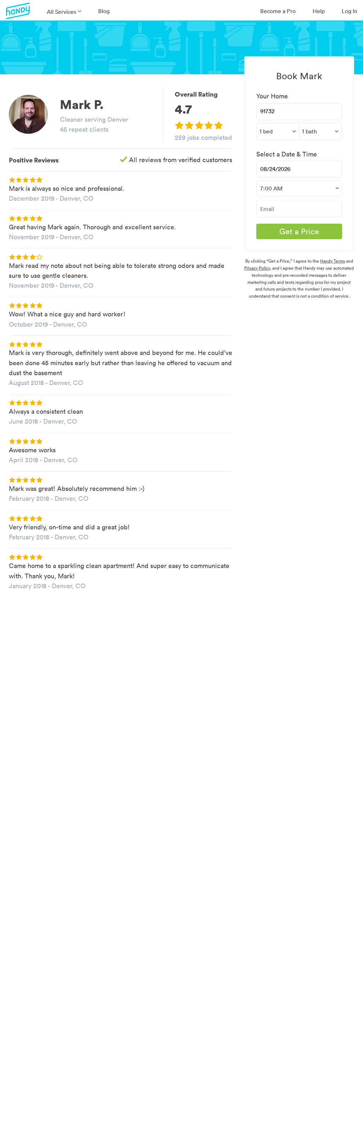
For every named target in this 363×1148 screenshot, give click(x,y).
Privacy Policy (257, 268)
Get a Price (299, 231)
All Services (61, 11)
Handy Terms (332, 261)
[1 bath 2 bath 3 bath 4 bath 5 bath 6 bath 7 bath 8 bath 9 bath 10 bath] (320, 131)
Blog (104, 11)
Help (319, 11)
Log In (349, 11)
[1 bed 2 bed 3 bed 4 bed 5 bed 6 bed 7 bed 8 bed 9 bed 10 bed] (277, 131)
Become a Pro (278, 11)
